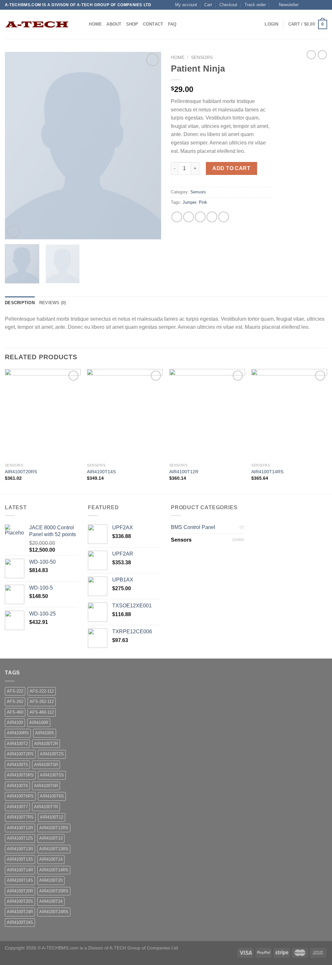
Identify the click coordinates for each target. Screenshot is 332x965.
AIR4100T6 (17, 785)
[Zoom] (13, 231)
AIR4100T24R (20, 911)
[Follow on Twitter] (318, 5)
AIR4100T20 (51, 880)
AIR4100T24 (51, 901)
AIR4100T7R (46, 806)
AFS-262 (15, 701)
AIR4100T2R (46, 743)
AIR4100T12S (20, 838)
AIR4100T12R (183, 471)
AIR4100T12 (51, 817)
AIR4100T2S (52, 754)
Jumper (189, 202)
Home (95, 24)
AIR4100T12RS (53, 827)
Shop (132, 24)
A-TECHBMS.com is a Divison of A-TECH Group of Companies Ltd (110, 947)
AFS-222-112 (42, 691)
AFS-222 (15, 691)
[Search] (81, 24)
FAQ (172, 24)
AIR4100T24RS (53, 911)
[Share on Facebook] (177, 217)
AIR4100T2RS (20, 754)
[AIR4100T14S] (125, 414)
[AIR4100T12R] (207, 414)
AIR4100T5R (46, 764)
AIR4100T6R (46, 785)
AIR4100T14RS (267, 471)
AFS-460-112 (42, 712)
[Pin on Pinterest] (212, 217)
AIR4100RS (18, 732)
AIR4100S (44, 732)
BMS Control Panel (193, 527)
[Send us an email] (324, 5)
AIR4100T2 (17, 743)
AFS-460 (15, 712)
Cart (208, 4)
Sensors (202, 57)
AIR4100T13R (20, 848)
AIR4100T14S (101, 471)
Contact (153, 24)
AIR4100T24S (20, 922)
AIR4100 (15, 722)
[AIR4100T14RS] (289, 414)
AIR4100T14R (20, 869)
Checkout (228, 4)
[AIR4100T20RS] (43, 414)
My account (186, 4)
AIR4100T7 (17, 806)
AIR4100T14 (51, 859)
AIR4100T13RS (53, 848)
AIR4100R (38, 722)
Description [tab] (20, 302)
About (113, 24)
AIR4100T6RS (20, 796)
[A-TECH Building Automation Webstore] (37, 24)
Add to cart (231, 168)
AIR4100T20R (20, 891)
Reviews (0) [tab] (52, 302)
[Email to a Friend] (200, 217)
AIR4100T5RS (20, 775)
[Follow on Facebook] (305, 5)
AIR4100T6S (52, 796)
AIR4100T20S (20, 901)
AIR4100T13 (51, 838)
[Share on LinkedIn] (223, 217)
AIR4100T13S (20, 859)
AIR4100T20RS (21, 471)
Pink (203, 202)
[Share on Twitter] (188, 217)
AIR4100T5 (17, 764)
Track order (255, 4)
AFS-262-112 (42, 701)
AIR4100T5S (52, 775)
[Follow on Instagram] (312, 5)
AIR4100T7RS (20, 817)
